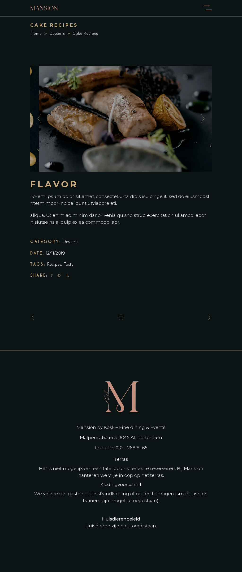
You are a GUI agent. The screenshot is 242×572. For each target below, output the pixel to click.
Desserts (57, 34)
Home (36, 34)
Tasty (68, 264)
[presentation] (38, 118)
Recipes (54, 264)
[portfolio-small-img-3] (121, 119)
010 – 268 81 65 (131, 447)
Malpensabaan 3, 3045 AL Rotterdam (121, 437)
